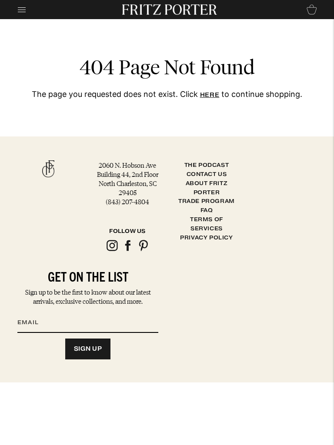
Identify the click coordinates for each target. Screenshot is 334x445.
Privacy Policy (206, 237)
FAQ (206, 210)
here (210, 95)
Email (33, 311)
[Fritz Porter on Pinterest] (143, 249)
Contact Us (207, 174)
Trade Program (206, 201)
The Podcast (206, 165)
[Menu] (21, 9)
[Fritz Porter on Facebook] (127, 249)
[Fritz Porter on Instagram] (112, 249)
